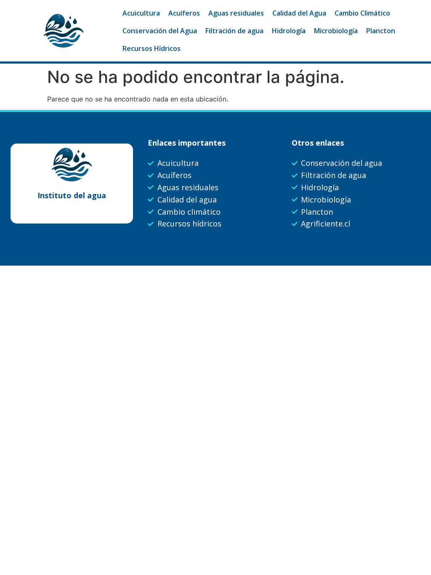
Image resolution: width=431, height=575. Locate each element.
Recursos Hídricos (151, 48)
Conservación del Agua (159, 30)
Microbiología (336, 30)
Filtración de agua (234, 30)
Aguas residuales (236, 13)
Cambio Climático (362, 13)
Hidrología (289, 30)
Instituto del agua (71, 195)
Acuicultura (141, 13)
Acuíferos (184, 13)
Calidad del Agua (299, 13)
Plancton (380, 30)
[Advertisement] (215, 329)
